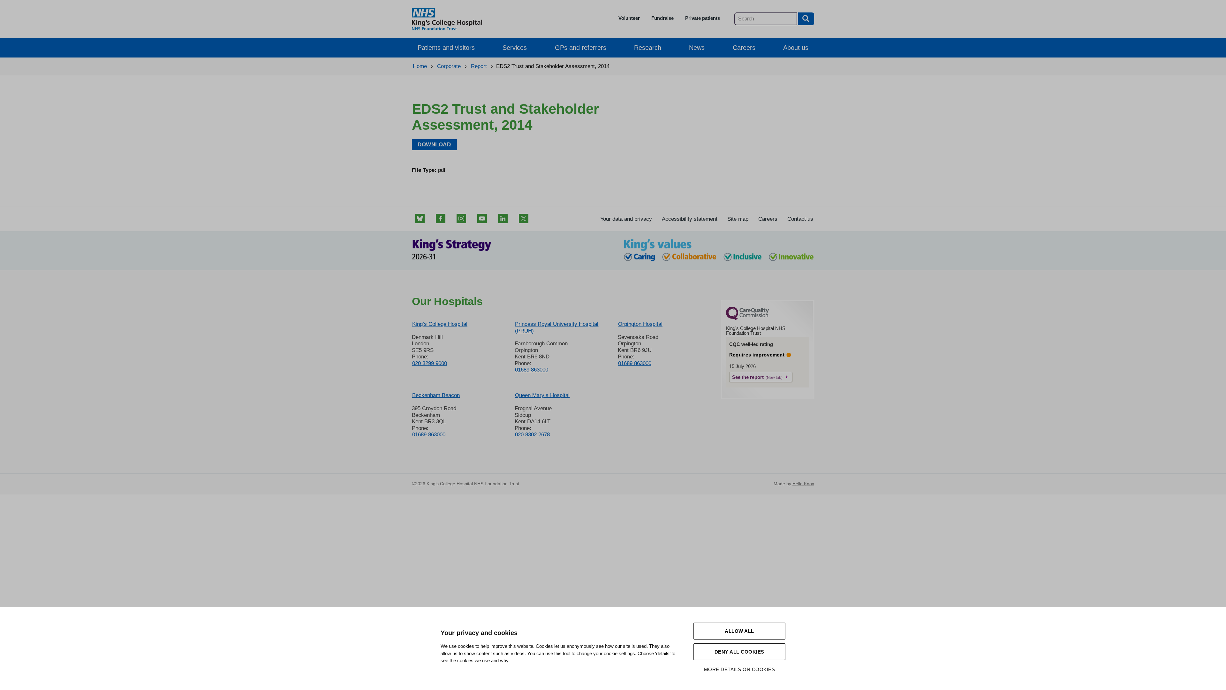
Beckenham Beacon (436, 395)
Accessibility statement (689, 219)
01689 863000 (531, 370)
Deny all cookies (739, 652)
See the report (748, 377)
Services (515, 47)
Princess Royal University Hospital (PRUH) (556, 327)
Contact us (800, 219)
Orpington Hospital (640, 324)
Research (647, 47)
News (697, 47)
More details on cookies (739, 669)
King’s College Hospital (439, 324)
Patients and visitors (446, 47)
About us (795, 47)
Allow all (739, 631)
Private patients (702, 18)
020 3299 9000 (429, 363)
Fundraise (662, 18)
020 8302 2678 (532, 435)
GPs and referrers (580, 47)
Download (434, 145)
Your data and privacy (626, 219)
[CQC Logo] (747, 318)
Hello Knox (803, 483)
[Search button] (806, 18)
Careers (744, 47)
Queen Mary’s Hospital (542, 395)
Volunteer (629, 18)
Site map (737, 219)
